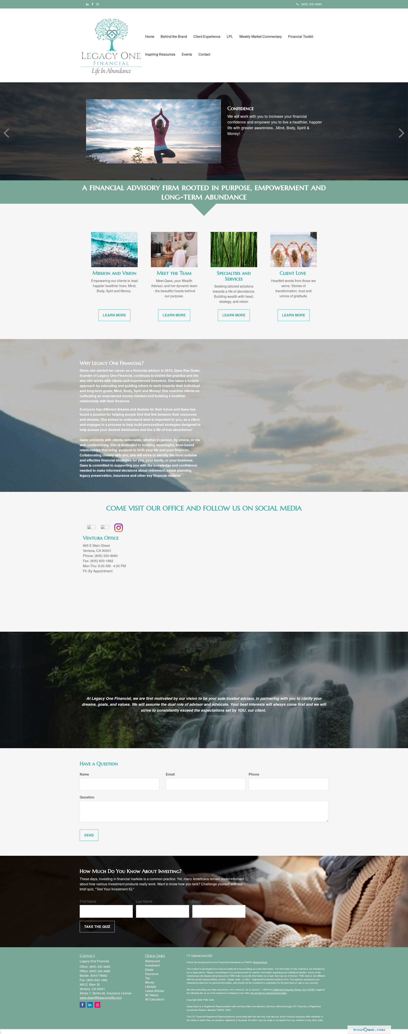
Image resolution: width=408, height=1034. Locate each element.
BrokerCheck (260, 962)
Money (149, 982)
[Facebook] (92, 4)
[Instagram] (97, 4)
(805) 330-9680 (311, 4)
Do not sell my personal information (269, 993)
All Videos (151, 995)
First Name (88, 901)
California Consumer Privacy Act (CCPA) (294, 989)
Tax (147, 978)
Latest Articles (154, 991)
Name (84, 774)
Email (170, 774)
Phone (254, 774)
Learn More (243, 137)
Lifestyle (150, 986)
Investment (152, 965)
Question (87, 797)
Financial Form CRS (201, 955)
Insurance (152, 974)
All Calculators (154, 999)
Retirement (152, 961)
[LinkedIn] (87, 4)
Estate (149, 969)
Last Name (144, 901)
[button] (173, 36)
